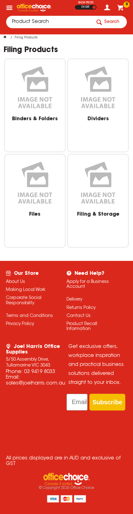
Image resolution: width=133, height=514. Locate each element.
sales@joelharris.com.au (35, 383)
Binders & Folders (35, 118)
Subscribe (107, 402)
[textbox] (49, 22)
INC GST (94, 7)
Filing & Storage (98, 214)
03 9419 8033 (39, 371)
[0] (121, 9)
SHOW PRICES (85, 3)
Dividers (98, 118)
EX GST (85, 7)
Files (35, 214)
